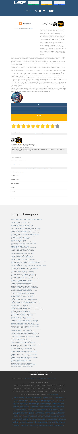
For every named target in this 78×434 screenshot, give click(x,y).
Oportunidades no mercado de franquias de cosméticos (22, 293)
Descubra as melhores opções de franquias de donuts (22, 363)
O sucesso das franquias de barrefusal (19, 244)
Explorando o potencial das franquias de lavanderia (21, 330)
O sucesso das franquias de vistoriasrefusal (20, 358)
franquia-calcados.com (19, 401)
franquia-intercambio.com (54, 415)
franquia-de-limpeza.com (32, 407)
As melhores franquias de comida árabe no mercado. (22, 267)
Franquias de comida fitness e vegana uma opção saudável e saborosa (25, 301)
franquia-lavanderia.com (24, 416)
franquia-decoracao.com (20, 409)
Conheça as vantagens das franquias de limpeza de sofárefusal (23, 295)
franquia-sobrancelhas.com (24, 424)
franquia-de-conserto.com (58, 406)
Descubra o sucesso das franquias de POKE (20, 238)
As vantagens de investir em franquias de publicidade (22, 225)
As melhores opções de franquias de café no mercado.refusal (23, 345)
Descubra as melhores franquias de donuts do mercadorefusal (24, 321)
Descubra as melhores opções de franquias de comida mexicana (24, 275)
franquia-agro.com (38, 397)
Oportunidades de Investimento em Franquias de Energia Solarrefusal (25, 336)
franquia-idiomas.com (31, 415)
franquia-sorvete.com (46, 424)
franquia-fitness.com (29, 413)
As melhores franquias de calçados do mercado (21, 360)
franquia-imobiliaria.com (42, 415)
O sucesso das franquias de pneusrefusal (19, 361)
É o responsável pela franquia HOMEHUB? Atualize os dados (39, 168)
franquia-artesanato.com (58, 397)
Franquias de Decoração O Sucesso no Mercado (21, 283)
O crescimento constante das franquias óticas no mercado (23, 271)
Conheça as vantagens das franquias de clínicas (20, 264)
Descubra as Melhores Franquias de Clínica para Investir (22, 272)
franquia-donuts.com (53, 409)
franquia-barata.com (39, 427)
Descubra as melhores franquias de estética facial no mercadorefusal (25, 326)
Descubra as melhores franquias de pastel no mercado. (22, 284)
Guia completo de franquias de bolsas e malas (20, 237)
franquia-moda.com (46, 418)
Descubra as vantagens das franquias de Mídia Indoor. (22, 256)
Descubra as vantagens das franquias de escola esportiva (22, 253)
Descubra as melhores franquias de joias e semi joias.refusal (23, 302)
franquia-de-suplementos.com (57, 407)
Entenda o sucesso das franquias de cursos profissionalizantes (23, 241)
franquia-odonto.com (23, 419)
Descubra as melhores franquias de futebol (20, 327)
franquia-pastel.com (52, 419)
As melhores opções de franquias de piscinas (20, 311)
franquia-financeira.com (18, 413)
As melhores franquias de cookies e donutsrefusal (21, 289)
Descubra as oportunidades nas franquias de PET (21, 305)
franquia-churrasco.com (53, 401)
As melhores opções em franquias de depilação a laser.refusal (23, 281)
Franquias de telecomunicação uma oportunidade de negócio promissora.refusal (27, 310)
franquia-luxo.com (55, 416)
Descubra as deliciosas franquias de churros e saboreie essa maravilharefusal (26, 344)
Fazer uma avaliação (39, 133)
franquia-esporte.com (29, 412)
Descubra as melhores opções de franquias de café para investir (24, 299)
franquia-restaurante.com (27, 422)
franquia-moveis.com (56, 418)
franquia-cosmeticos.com (42, 404)
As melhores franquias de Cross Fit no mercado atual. (22, 249)
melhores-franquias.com (29, 427)
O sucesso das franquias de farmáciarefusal (20, 347)
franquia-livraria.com (35, 416)
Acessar (33, 4)
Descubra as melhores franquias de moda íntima (21, 222)
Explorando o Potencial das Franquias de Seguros (21, 341)
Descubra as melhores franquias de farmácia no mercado (22, 259)
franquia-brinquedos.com (34, 400)
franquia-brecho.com (23, 400)
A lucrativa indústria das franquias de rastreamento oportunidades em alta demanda (28, 261)
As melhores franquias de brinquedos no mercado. (21, 352)
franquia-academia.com (19, 397)
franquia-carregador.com (30, 401)
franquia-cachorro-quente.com (48, 400)
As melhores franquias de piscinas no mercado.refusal (22, 252)
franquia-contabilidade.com (58, 403)
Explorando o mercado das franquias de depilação (21, 280)
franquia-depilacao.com (42, 409)
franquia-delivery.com (31, 409)
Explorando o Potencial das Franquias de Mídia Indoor (22, 366)
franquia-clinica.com (24, 403)
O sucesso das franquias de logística (18, 240)
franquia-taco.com (24, 425)
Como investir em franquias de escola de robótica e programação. (24, 287)
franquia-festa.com (60, 412)
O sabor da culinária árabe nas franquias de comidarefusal (23, 342)
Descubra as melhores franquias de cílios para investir (22, 338)
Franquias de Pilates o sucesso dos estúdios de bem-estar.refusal (24, 320)
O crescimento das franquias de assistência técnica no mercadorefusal (25, 304)
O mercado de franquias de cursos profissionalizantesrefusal (23, 312)
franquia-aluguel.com (47, 397)
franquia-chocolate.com (42, 401)
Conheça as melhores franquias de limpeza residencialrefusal (23, 364)
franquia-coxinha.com (54, 404)
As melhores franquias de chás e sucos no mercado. (21, 258)
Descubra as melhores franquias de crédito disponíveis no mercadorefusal (26, 329)
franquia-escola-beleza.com (39, 410)
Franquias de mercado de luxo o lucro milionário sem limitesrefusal (25, 232)
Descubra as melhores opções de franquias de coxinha (22, 227)
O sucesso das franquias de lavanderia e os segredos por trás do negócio (26, 228)
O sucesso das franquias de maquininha (19, 339)
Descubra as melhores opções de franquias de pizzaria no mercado (25, 333)
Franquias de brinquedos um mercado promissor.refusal (22, 298)
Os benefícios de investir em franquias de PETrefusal (22, 314)
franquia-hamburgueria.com (19, 415)
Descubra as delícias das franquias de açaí (19, 255)
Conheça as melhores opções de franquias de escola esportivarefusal (25, 324)
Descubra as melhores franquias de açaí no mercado (22, 277)
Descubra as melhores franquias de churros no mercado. (22, 348)
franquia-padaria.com (42, 419)
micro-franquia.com (49, 427)
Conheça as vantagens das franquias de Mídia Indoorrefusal (23, 332)
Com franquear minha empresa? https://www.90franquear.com (40, 378)
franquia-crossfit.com (24, 406)
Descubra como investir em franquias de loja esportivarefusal (23, 243)
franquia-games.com (59, 413)
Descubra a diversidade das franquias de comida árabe (22, 270)
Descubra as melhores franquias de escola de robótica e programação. (25, 278)
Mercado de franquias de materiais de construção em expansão (24, 351)
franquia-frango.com (39, 413)
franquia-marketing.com (24, 418)
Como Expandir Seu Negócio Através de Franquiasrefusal (22, 250)
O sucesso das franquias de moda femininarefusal (21, 317)
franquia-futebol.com (49, 413)
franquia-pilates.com (17, 421)
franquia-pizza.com (37, 421)
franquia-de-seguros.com (44, 407)
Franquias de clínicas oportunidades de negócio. (21, 231)
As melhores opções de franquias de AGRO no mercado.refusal (24, 274)
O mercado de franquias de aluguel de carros (20, 308)
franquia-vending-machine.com (46, 425)
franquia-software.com (36, 424)
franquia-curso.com (34, 406)
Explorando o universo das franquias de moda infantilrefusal (23, 247)
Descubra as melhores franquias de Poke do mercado (22, 315)
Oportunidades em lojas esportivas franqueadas (21, 221)
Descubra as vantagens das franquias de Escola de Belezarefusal (24, 286)
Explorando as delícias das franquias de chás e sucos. (22, 296)
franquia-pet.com (62, 419)
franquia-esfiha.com (60, 410)
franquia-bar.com (28, 398)
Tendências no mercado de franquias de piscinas (21, 355)
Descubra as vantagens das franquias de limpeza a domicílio (23, 349)
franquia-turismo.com (33, 425)
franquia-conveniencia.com (20, 404)
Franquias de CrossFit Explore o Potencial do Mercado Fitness (23, 318)
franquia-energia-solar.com (26, 410)
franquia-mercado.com (36, 418)
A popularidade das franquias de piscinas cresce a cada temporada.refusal (26, 219)
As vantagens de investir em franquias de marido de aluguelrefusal (24, 290)
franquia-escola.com (50, 410)
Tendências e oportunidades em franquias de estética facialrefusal (24, 335)
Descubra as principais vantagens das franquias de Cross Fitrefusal (24, 268)
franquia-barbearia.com (38, 398)
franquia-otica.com (33, 419)
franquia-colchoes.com (34, 403)
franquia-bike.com (48, 398)
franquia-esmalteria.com (18, 412)
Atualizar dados (29, 28)
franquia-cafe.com (60, 400)
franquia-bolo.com (57, 398)
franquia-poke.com (56, 421)
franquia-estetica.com (39, 412)
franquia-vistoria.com (58, 425)
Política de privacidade (53, 394)
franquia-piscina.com (27, 421)
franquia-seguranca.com (53, 422)
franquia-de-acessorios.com (45, 406)
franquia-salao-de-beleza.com (40, 422)
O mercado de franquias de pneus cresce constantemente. (23, 235)
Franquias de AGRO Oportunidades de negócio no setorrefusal (24, 354)
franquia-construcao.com (45, 403)
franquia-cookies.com (31, 404)
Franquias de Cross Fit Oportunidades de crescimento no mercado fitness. (26, 307)
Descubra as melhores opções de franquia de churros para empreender (26, 230)
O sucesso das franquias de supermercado (20, 246)
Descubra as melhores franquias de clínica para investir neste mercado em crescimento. (29, 265)
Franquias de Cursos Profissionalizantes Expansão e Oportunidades (24, 357)
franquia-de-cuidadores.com (20, 407)
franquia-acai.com (29, 397)
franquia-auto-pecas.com (17, 398)
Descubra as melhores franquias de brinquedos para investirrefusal (25, 234)
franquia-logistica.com (45, 416)
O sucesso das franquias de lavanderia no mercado (21, 224)
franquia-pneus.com (47, 421)
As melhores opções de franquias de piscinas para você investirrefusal (25, 262)
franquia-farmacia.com (50, 412)
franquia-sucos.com (56, 424)
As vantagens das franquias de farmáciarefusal (20, 292)
